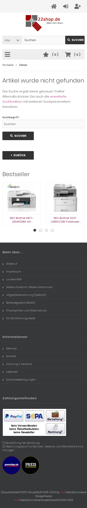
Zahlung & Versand (19, 364)
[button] (12, 40)
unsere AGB (13, 279)
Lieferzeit (12, 372)
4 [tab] (52, 230)
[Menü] (8, 55)
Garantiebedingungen (21, 379)
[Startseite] (54, 6)
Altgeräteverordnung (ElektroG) (26, 295)
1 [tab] (34, 230)
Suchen (75, 40)
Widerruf (11, 264)
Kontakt (11, 356)
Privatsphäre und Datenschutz (26, 310)
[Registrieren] (78, 6)
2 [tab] (40, 230)
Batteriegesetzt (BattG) (20, 303)
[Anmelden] (66, 6)
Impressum (13, 271)
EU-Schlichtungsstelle (20, 318)
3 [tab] (46, 230)
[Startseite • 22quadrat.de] (43, 23)
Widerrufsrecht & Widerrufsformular (29, 287)
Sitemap (11, 348)
